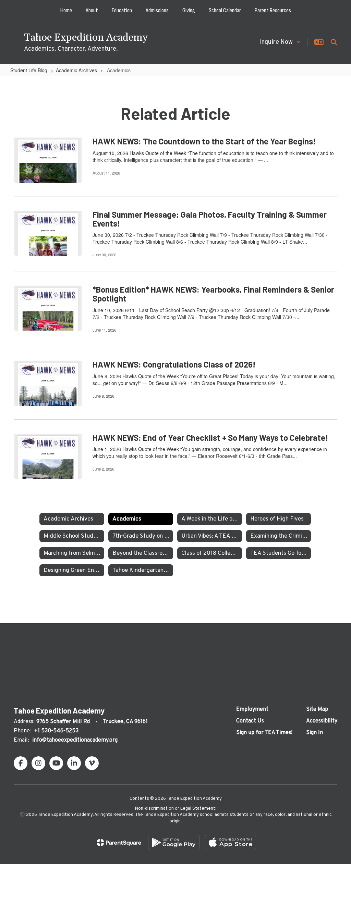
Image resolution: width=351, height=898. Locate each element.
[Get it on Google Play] (173, 842)
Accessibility (321, 721)
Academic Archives (76, 70)
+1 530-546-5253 (56, 731)
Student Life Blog (28, 70)
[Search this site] (333, 42)
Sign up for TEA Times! (264, 732)
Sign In (314, 732)
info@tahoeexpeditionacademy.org (75, 740)
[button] (280, 42)
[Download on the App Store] (230, 842)
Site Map (317, 709)
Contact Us (250, 721)
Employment (252, 709)
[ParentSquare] (119, 842)
